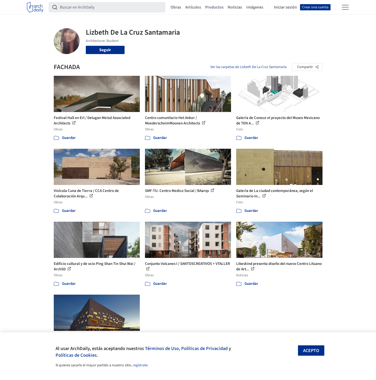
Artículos (193, 7)
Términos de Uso (162, 348)
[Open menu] (345, 7)
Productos (214, 7)
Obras (176, 7)
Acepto (311, 350)
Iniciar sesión (285, 7)
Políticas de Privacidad (204, 348)
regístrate (140, 365)
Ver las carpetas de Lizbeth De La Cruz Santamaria (248, 67)
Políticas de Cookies (76, 355)
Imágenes (254, 7)
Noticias (235, 7)
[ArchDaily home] (35, 7)
